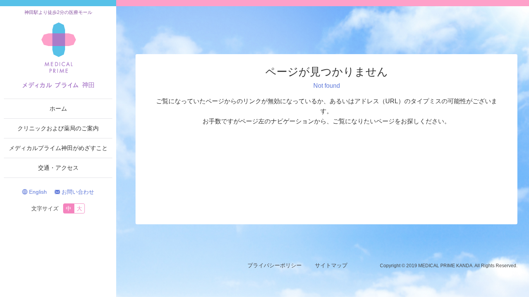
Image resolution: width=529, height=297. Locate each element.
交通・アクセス (58, 167)
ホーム (58, 108)
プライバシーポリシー (274, 265)
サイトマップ (331, 265)
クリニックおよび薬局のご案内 (58, 128)
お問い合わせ (78, 192)
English (38, 192)
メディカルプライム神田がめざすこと (58, 148)
